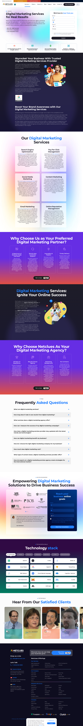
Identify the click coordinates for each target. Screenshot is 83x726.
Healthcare (33, 689)
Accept (40, 725)
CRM (32, 666)
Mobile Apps (47, 663)
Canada (15, 677)
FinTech (60, 685)
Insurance (47, 692)
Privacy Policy (58, 34)
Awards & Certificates (35, 707)
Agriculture (47, 694)
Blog (45, 4)
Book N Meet (48, 672)
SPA (46, 689)
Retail (32, 690)
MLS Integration (48, 678)
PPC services (55, 153)
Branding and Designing (50, 665)
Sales (54, 4)
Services (27, 4)
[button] (25, 511)
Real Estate (33, 685)
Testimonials (33, 703)
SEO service (22, 153)
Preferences (51, 720)
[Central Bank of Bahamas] (36, 500)
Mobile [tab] (20, 554)
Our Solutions (20, 1)
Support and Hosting (49, 666)
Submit (63, 38)
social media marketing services (27, 181)
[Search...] (77, 4)
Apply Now (60, 707)
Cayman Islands (17, 669)
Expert (59, 703)
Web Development (35, 663)
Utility (59, 689)
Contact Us (59, 4)
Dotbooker (33, 672)
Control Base (34, 676)
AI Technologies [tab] (11, 554)
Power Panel (61, 676)
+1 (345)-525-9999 (17, 665)
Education (33, 694)
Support (50, 4)
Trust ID (32, 678)
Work (32, 705)
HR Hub (60, 674)
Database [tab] (38, 554)
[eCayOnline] (23, 507)
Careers (46, 707)
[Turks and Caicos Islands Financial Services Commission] (36, 494)
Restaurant (47, 685)
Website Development (7, 1)
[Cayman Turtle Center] (23, 500)
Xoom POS (33, 674)
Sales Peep (47, 676)
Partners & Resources (63, 705)
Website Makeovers (49, 705)
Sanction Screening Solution (51, 674)
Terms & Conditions (49, 708)
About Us (39, 4)
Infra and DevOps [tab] (65, 554)
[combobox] (54, 26)
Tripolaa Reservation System (64, 678)
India (14, 684)
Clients (33, 4)
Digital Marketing (35, 665)
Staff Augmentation (34, 1)
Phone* (54, 24)
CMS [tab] (55, 554)
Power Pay (60, 672)
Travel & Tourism (48, 687)
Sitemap (60, 708)
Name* (53, 15)
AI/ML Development (62, 663)
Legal (59, 687)
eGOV (32, 680)
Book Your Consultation (62, 527)
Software (60, 665)
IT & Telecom (61, 690)
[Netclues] (8, 4)
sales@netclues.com (18, 658)
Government (34, 687)
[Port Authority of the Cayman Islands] (23, 494)
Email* (53, 20)
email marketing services (25, 208)
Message (54, 28)
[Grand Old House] (36, 507)
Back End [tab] (46, 554)
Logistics (60, 692)
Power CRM (47, 690)
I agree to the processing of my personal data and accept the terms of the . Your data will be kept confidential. (64, 34)
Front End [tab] (29, 554)
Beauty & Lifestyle (62, 694)
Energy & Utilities (34, 696)
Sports (32, 692)
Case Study (47, 703)
